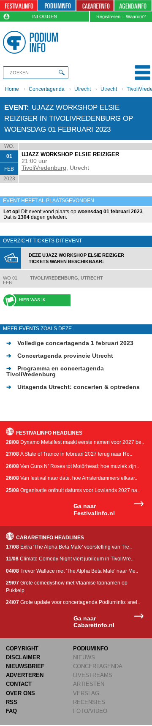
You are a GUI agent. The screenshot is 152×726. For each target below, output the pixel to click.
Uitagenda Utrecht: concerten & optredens (73, 386)
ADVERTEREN (24, 675)
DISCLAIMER (23, 657)
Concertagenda (47, 89)
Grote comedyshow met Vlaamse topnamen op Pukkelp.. (67, 586)
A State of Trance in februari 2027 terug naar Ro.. (69, 454)
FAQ (11, 711)
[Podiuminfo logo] (32, 42)
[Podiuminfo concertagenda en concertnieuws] (57, 5)
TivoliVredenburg (44, 167)
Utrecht (82, 89)
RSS (11, 702)
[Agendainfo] (133, 5)
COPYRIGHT (22, 648)
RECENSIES (89, 702)
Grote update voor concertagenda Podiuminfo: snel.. (73, 602)
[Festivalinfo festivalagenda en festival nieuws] (19, 5)
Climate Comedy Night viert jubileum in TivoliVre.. (69, 559)
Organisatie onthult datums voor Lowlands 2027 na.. (73, 490)
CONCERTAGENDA (97, 666)
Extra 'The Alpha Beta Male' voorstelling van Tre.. (69, 547)
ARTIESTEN (88, 684)
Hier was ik (32, 299)
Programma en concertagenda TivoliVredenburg (55, 371)
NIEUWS (84, 657)
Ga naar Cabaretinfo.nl (93, 621)
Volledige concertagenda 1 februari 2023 (69, 343)
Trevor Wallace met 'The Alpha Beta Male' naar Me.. (72, 571)
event (15, 107)
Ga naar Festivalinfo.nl (94, 509)
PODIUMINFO (90, 648)
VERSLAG (86, 693)
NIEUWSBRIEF (25, 666)
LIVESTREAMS (92, 675)
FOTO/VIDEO (90, 711)
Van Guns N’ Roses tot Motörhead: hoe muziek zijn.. (72, 466)
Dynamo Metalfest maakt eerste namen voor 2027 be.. (75, 442)
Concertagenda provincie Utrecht (59, 355)
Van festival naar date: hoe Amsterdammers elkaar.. (71, 478)
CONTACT (19, 684)
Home (12, 89)
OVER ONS (20, 693)
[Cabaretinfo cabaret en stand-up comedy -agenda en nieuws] (95, 5)
